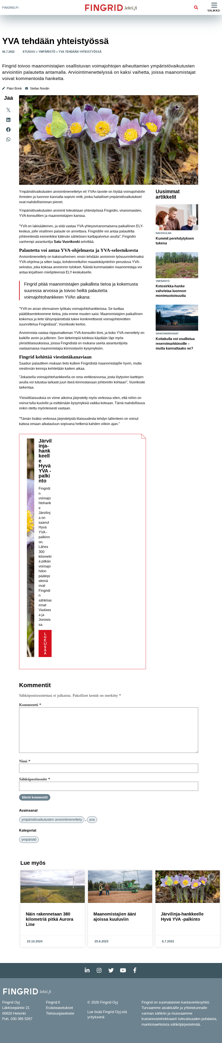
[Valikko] (214, 5)
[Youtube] (123, 970)
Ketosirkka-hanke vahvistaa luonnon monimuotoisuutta (171, 291)
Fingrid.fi (10, 7)
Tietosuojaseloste (60, 1013)
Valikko (213, 10)
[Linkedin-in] (87, 970)
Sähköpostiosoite (34, 779)
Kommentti (30, 705)
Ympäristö (46, 51)
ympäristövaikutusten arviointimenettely (51, 819)
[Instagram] (99, 970)
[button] (195, 7)
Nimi (24, 761)
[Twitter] (111, 970)
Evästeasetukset (59, 1008)
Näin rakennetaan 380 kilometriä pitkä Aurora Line (49, 919)
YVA (92, 819)
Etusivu (29, 51)
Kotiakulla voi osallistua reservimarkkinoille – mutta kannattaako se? (175, 343)
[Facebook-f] (134, 970)
